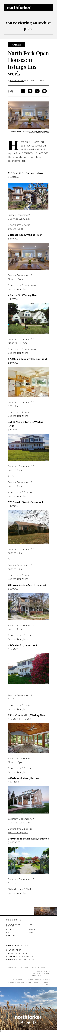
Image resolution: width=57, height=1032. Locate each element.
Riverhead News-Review (20, 956)
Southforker (13, 950)
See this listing (15, 228)
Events (10, 929)
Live (8, 932)
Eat (30, 924)
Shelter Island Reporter (20, 959)
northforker (17, 81)
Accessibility (44, 968)
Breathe (11, 935)
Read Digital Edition (13, 925)
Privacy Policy (29, 968)
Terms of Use (14, 968)
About (31, 932)
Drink (31, 929)
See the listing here (18, 288)
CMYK (47, 979)
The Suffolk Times (16, 953)
